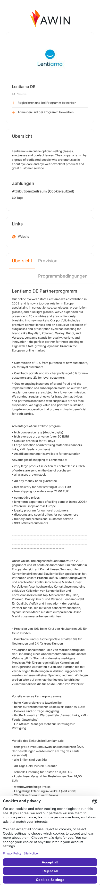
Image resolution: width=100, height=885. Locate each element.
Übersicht (22, 260)
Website (23, 236)
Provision (48, 260)
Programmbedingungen (63, 276)
